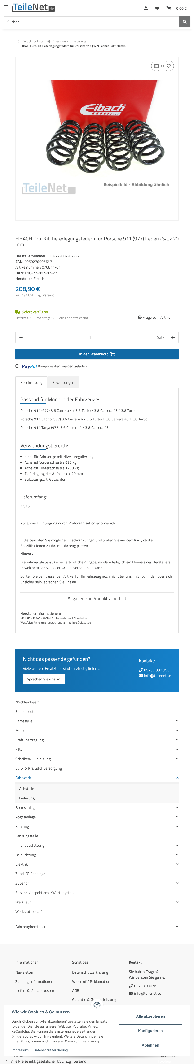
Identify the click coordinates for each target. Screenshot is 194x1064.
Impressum (20, 1050)
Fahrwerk (23, 778)
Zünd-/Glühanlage (30, 873)
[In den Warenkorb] (19, 54)
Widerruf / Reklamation (91, 981)
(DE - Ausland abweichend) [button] (70, 317)
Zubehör (22, 883)
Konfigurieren (150, 1030)
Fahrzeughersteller (30, 926)
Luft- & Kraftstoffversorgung (38, 768)
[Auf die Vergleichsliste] (156, 66)
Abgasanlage (25, 817)
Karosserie (23, 721)
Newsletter (24, 972)
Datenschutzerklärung (51, 1050)
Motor (20, 730)
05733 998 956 (156, 670)
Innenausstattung (29, 845)
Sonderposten (26, 711)
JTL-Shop (163, 1061)
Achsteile (26, 788)
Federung (27, 798)
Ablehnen (150, 1045)
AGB (75, 990)
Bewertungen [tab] (63, 382)
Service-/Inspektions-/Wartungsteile (45, 892)
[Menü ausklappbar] (6, 4)
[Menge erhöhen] (173, 337)
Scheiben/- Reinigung (33, 759)
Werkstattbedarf (28, 911)
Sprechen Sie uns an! (44, 679)
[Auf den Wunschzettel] (168, 66)
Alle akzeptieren (150, 1016)
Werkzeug (23, 902)
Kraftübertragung (29, 740)
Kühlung (22, 826)
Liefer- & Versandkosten (34, 990)
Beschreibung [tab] (31, 382)
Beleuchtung (25, 855)
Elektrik (21, 864)
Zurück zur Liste (33, 41)
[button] (146, 7)
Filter (19, 749)
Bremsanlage (25, 807)
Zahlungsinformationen (34, 981)
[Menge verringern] (21, 337)
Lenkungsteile (26, 836)
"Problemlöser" (27, 702)
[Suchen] (184, 21)
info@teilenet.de (157, 675)
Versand (48, 294)
